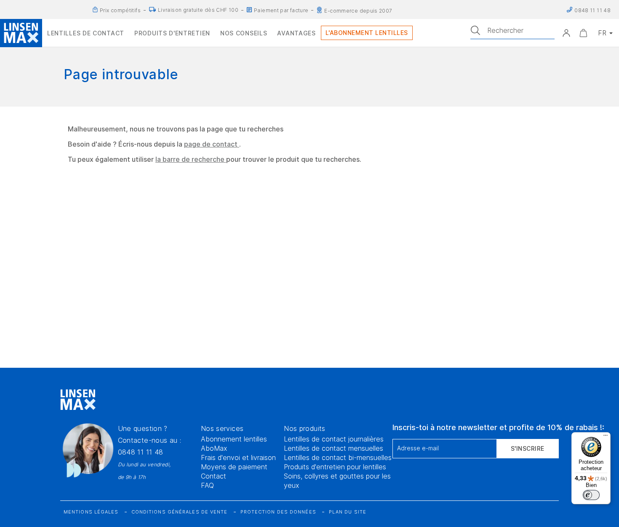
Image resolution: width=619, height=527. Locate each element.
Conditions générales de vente (179, 512)
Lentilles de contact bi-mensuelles (338, 457)
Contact (213, 476)
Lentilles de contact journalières (334, 439)
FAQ (207, 485)
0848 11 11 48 (140, 452)
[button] (566, 32)
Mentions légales (91, 512)
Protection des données (278, 512)
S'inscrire (527, 448)
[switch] (591, 495)
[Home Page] (21, 33)
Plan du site (347, 512)
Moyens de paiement (234, 467)
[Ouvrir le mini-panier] (583, 32)
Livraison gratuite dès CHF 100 (198, 10)
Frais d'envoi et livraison (238, 457)
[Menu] (605, 437)
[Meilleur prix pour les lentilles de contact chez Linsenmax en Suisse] (95, 9)
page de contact (211, 144)
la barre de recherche (190, 159)
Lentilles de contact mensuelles (333, 448)
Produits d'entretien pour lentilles (335, 467)
